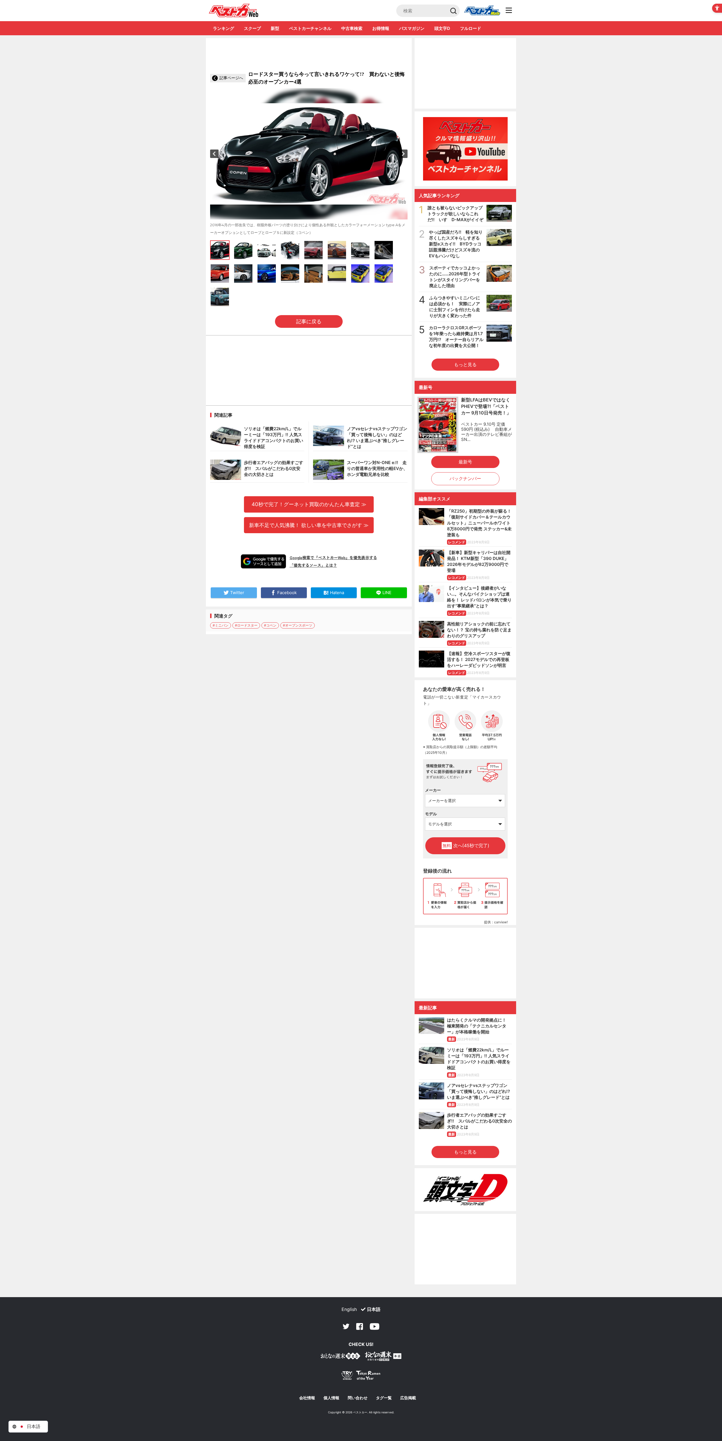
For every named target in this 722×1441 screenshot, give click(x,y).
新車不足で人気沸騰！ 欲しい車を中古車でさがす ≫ (309, 525)
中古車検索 (351, 28)
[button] (214, 154)
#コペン (270, 625)
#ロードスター (246, 625)
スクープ (252, 28)
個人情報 (331, 1398)
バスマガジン (411, 28)
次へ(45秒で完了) (466, 845)
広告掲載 (408, 1398)
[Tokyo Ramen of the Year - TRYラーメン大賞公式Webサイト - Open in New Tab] (361, 1376)
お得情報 (380, 28)
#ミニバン (220, 625)
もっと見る (465, 364)
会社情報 (307, 1398)
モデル (431, 813)
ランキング (223, 28)
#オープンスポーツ (297, 625)
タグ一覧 (384, 1398)
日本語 (373, 1309)
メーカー (433, 790)
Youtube (374, 1326)
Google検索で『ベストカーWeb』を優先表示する (333, 557)
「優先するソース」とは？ (313, 565)
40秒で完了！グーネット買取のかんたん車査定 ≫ (309, 504)
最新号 (465, 462)
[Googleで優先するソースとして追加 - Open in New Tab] (263, 561)
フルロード (470, 28)
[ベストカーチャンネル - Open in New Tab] (465, 149)
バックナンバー (465, 478)
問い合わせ (357, 1398)
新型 (275, 28)
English (349, 1309)
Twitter (346, 1326)
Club (482, 11)
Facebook (359, 1326)
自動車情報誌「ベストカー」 (234, 10)
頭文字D (442, 28)
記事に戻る (309, 321)
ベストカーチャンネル (310, 28)
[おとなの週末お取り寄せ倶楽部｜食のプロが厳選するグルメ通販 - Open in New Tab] (340, 1357)
